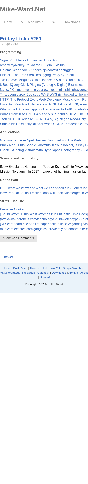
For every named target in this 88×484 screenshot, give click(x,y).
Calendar (43, 272)
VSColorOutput (32, 22)
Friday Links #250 (20, 38)
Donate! (45, 277)
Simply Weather (73, 268)
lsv (53, 22)
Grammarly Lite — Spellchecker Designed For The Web (40, 140)
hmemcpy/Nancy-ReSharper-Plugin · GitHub (32, 65)
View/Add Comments (18, 238)
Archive (73, 272)
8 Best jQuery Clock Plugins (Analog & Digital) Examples (41, 85)
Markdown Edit (51, 268)
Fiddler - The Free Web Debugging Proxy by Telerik (37, 75)
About (84, 272)
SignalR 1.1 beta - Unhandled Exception (29, 60)
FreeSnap (28, 272)
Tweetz (34, 268)
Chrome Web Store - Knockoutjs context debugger (36, 70)
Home (8, 22)
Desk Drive (20, 268)
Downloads (72, 22)
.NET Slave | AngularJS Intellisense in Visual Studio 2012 (42, 80)
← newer (6, 257)
